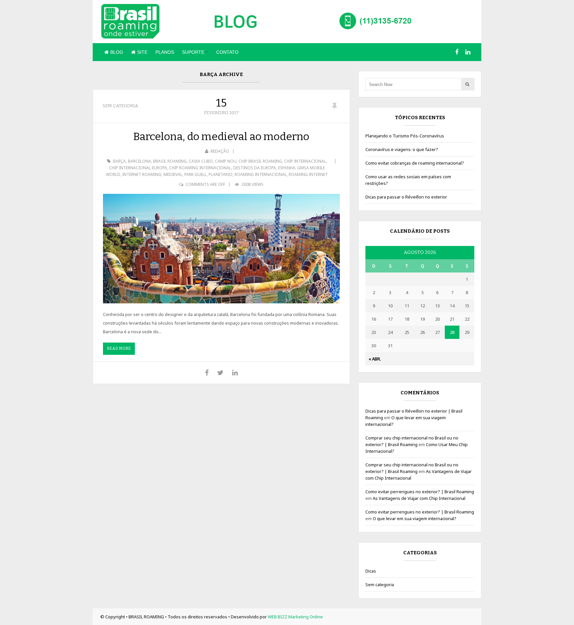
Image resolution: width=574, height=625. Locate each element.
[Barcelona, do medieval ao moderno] (221, 248)
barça (119, 161)
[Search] (467, 84)
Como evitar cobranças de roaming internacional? (414, 163)
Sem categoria (120, 105)
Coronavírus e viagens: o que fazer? (401, 149)
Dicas (370, 571)
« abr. (375, 359)
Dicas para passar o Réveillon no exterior (406, 197)
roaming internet (308, 174)
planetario (221, 174)
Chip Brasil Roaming (260, 161)
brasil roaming (170, 161)
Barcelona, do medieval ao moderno (221, 136)
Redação (220, 151)
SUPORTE (193, 52)
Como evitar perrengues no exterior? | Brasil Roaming (419, 492)
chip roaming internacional (200, 168)
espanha (286, 168)
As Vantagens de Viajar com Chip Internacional (419, 498)
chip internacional (305, 161)
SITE (142, 52)
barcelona (139, 161)
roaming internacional (261, 174)
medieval (172, 174)
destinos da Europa (254, 168)
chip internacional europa (138, 168)
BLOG (116, 52)
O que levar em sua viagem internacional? (414, 518)
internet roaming (141, 174)
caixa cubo (201, 161)
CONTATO (227, 52)
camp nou (226, 161)
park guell (195, 174)
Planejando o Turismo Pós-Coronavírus (404, 136)
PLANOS (164, 52)
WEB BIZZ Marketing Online (295, 617)
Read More (119, 348)
